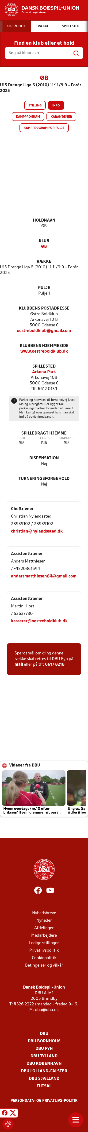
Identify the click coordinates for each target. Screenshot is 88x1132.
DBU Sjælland (44, 1079)
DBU (44, 1034)
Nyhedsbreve (44, 913)
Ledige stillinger (44, 943)
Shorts (44, 438)
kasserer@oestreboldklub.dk (39, 621)
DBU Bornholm (44, 1041)
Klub (44, 241)
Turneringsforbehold (44, 479)
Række (44, 262)
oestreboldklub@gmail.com (44, 331)
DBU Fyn (44, 1049)
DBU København (44, 1064)
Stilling (35, 105)
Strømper (66, 438)
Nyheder (44, 921)
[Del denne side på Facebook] (5, 1113)
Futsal (44, 1086)
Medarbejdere (44, 936)
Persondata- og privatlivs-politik (44, 1101)
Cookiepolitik (44, 958)
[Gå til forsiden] (39, 9)
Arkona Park (44, 372)
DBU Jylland (44, 1056)
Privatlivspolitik (44, 951)
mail (19, 665)
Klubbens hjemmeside (44, 346)
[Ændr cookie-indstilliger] (8, 1124)
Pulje (44, 288)
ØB (44, 247)
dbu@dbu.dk (47, 1010)
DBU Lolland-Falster (44, 1071)
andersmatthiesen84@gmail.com (44, 576)
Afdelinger (44, 928)
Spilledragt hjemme (44, 433)
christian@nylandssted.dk (37, 531)
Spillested (44, 367)
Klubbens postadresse (44, 308)
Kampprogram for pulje (44, 128)
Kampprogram (28, 116)
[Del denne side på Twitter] (13, 1113)
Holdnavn (44, 221)
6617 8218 (55, 665)
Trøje (21, 438)
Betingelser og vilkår (44, 966)
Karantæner (61, 116)
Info (56, 105)
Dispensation (44, 458)
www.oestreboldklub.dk (44, 352)
